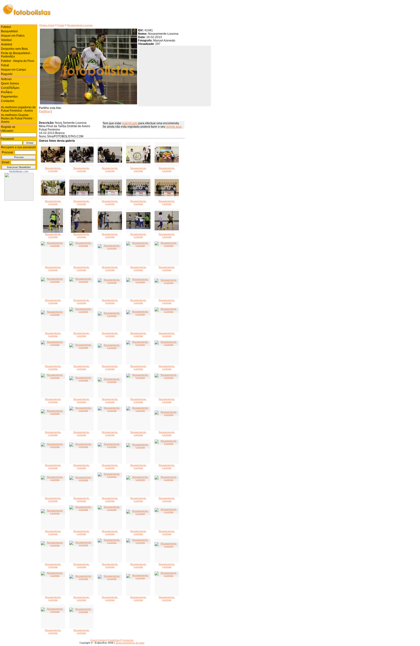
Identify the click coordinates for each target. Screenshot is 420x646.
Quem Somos (10, 83)
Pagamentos (9, 96)
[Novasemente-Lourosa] (53, 161)
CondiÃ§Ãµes (10, 88)
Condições (114, 640)
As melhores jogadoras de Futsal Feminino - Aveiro (18, 109)
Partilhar (44, 111)
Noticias (6, 79)
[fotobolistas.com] (19, 199)
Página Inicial (46, 25)
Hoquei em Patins (13, 35)
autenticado (130, 123)
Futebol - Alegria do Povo (17, 61)
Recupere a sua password (18, 147)
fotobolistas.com (18, 171)
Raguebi (6, 74)
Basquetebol (9, 31)
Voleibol (6, 40)
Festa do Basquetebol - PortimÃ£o (16, 54)
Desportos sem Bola (14, 48)
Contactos (7, 101)
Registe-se (8, 127)
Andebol (6, 44)
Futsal (60, 25)
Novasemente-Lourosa (80, 25)
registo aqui (174, 126)
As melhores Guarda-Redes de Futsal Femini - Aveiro (17, 118)
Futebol (6, 27)
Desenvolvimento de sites (130, 642)
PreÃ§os (6, 92)
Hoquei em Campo (13, 69)
